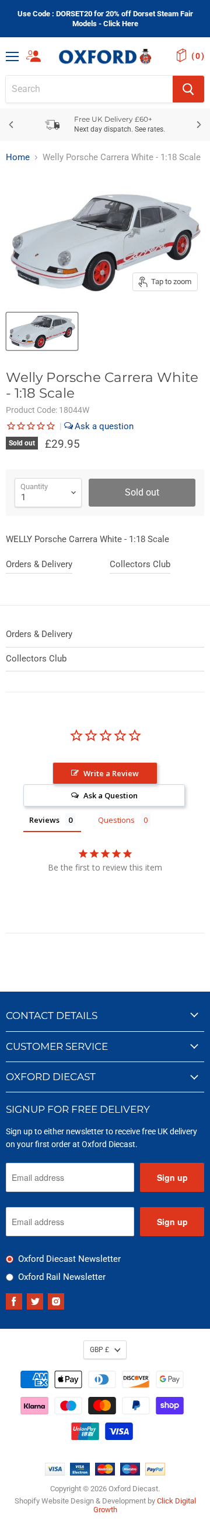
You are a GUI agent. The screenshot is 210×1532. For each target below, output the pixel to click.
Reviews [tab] (44, 820)
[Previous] (11, 124)
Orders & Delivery (39, 564)
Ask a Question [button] (110, 795)
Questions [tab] (116, 820)
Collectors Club (140, 564)
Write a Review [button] (111, 773)
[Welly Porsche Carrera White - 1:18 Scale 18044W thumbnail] (42, 331)
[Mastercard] (105, 1472)
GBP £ (99, 1350)
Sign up (172, 1177)
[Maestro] (130, 1472)
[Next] (198, 124)
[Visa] (55, 1472)
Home (18, 157)
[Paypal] (155, 1472)
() (197, 56)
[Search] (188, 89)
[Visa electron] (80, 1472)
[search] (89, 89)
